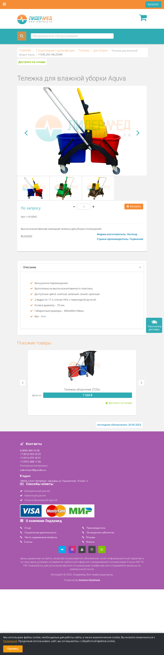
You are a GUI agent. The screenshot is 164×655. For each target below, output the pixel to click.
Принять (13, 648)
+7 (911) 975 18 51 (30, 457)
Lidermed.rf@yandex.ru (33, 470)
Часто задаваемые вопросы (40, 537)
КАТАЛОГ (153, 4)
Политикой (10, 641)
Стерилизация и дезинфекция (54, 50)
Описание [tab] (29, 267)
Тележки (83, 50)
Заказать (135, 206)
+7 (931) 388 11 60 (30, 461)
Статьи (28, 541)
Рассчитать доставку (155, 328)
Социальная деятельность (40, 532)
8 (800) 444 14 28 (29, 450)
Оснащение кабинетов (100, 532)
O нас (27, 527)
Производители (95, 527)
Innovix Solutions (89, 580)
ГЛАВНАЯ (25, 50)
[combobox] (72, 36)
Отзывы (90, 537)
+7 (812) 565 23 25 (30, 454)
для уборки (100, 50)
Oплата (90, 541)
